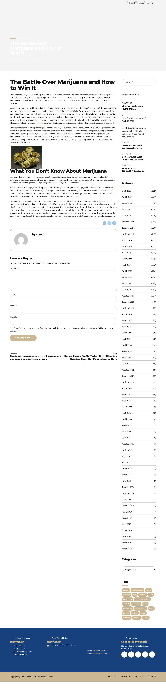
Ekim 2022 (126, 357)
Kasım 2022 (127, 351)
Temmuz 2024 (128, 227)
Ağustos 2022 (128, 369)
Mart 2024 (126, 252)
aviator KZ (126, 595)
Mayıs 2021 (127, 456)
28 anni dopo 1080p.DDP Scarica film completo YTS (133, 170)
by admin (36, 59)
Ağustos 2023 (128, 295)
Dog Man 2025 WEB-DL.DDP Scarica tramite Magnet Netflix (133, 158)
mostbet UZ (136, 604)
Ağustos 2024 (128, 221)
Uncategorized (24, 38)
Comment (15, 268)
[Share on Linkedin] (114, 223)
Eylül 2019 (126, 499)
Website (13, 317)
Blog (134, 595)
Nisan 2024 (127, 246)
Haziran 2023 (128, 308)
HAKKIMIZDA (126, 676)
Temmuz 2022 (128, 376)
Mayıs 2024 (127, 240)
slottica (143, 613)
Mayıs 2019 (127, 511)
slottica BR (126, 618)
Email (13, 305)
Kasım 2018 (127, 548)
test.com (39, 122)
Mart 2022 (126, 400)
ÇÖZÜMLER (140, 676)
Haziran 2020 (128, 493)
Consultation (127, 599)
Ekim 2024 (126, 209)
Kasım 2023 (127, 277)
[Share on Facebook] (105, 223)
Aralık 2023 (127, 271)
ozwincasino (127, 608)
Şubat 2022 (127, 406)
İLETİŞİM (152, 676)
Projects (134, 613)
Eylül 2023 (126, 289)
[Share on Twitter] (109, 223)
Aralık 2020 (127, 468)
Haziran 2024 (128, 234)
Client (151, 595)
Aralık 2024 (127, 197)
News (145, 604)
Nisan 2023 (127, 320)
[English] (139, 2)
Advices (126, 590)
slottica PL (137, 618)
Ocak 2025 (126, 191)
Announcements (137, 590)
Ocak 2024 (126, 265)
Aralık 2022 (127, 345)
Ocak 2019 (126, 536)
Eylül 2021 (126, 437)
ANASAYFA (112, 676)
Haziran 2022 (128, 382)
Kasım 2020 (127, 474)
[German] (148, 2)
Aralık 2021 (127, 419)
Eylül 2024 (126, 215)
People (151, 608)
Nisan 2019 (127, 518)
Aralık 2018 (127, 542)
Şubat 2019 (127, 530)
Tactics (146, 618)
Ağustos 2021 (128, 444)
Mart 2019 (126, 524)
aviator (148, 590)
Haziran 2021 (128, 450)
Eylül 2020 (126, 481)
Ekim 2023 (126, 283)
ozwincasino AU (140, 608)
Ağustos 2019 (128, 505)
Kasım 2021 (127, 425)
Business (142, 595)
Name (13, 294)
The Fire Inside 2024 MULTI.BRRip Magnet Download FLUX (132, 107)
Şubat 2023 (127, 332)
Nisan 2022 (127, 394)
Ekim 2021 (126, 431)
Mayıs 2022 (127, 388)
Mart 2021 (126, 462)
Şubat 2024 (127, 258)
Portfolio (126, 613)
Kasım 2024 (127, 203)
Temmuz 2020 (128, 487)
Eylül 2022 (126, 363)
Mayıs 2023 (127, 314)
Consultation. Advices (142, 599)
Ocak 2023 (126, 339)
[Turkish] (131, 2)
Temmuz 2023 (128, 302)
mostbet (126, 604)
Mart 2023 (126, 326)
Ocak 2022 (126, 413)
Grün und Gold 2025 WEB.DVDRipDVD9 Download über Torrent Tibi (132, 147)
